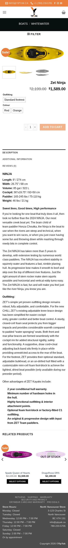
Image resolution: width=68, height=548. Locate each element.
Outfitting (7, 95)
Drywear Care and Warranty (27, 502)
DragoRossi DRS (50, 473)
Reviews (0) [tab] (9, 166)
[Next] (60, 54)
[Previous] (3, 466)
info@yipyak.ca (58, 522)
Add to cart (52, 127)
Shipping (33, 497)
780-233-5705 (58, 526)
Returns (20, 497)
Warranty (46, 497)
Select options (17, 481)
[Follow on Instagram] (58, 3)
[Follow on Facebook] (55, 3)
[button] (4, 12)
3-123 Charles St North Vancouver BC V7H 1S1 (57, 514)
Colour (6, 105)
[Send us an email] (61, 3)
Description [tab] (10, 152)
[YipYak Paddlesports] (34, 12)
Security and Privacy (34, 500)
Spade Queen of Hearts (17, 473)
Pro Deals (53, 502)
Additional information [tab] (17, 159)
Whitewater (40, 23)
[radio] (14, 99)
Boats (23, 23)
